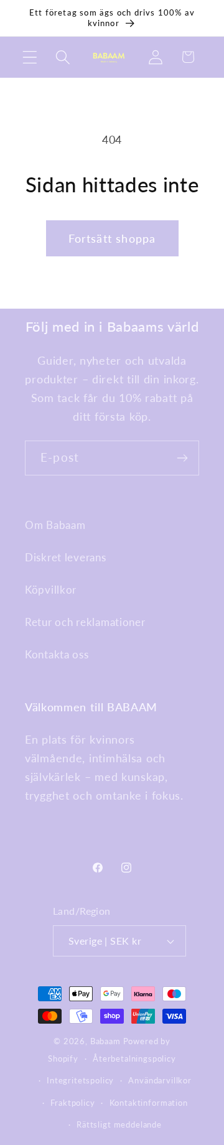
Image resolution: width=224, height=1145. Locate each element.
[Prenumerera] (182, 458)
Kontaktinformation (149, 1103)
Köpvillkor (51, 589)
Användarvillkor (160, 1080)
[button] (30, 56)
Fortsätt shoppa (112, 238)
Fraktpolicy (72, 1103)
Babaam (105, 1041)
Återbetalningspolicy (134, 1058)
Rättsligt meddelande (119, 1124)
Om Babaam (55, 524)
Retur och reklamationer (85, 622)
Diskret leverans (65, 557)
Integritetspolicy (80, 1080)
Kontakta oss (57, 654)
